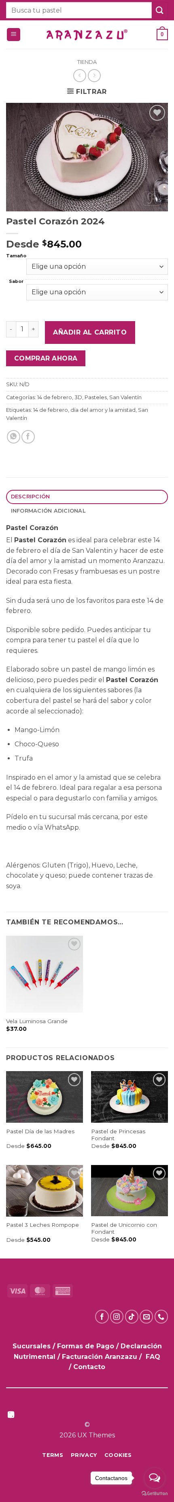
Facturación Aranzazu (99, 1357)
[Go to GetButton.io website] (155, 1493)
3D (78, 397)
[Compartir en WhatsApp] (13, 436)
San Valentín (125, 397)
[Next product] (79, 75)
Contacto (89, 1367)
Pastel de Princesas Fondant (118, 1135)
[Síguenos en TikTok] (131, 1316)
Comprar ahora (46, 358)
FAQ (153, 1357)
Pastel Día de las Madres (40, 1131)
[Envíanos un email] (146, 1316)
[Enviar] (160, 10)
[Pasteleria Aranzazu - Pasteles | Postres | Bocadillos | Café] (87, 34)
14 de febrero (54, 397)
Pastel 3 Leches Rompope (42, 1225)
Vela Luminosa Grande (37, 1021)
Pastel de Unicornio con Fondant (124, 1228)
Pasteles (96, 397)
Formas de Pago (85, 1346)
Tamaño (16, 256)
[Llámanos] (161, 1316)
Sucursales (33, 1346)
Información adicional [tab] (48, 511)
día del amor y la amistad (103, 410)
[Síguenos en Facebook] (101, 1316)
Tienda (87, 62)
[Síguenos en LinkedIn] (11, 1415)
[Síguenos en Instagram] (116, 1316)
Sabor (16, 282)
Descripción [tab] (30, 496)
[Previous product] (94, 75)
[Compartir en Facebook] (28, 436)
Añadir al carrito (90, 332)
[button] (13, 34)
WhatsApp (62, 827)
